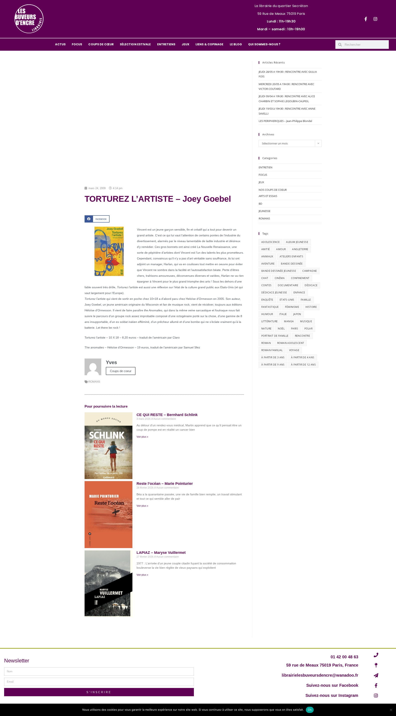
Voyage (294, 350)
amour (281, 249)
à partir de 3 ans (273, 357)
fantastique (270, 307)
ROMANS (94, 381)
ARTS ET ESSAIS (268, 196)
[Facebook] (365, 19)
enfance (299, 292)
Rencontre (302, 335)
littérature (269, 321)
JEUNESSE (264, 211)
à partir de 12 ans (303, 364)
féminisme (292, 307)
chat (264, 278)
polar (308, 328)
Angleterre (300, 249)
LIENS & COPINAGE (210, 44)
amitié (265, 249)
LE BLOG (236, 44)
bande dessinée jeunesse (278, 271)
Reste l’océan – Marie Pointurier (165, 484)
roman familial (272, 350)
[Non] (391, 710)
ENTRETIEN (265, 167)
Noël (281, 328)
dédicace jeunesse (274, 292)
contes (266, 285)
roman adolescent (290, 343)
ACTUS (60, 44)
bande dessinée (292, 263)
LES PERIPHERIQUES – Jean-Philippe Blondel (285, 121)
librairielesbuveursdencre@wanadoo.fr (320, 675)
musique (306, 321)
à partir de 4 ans (302, 357)
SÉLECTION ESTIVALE (135, 44)
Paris (294, 328)
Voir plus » (142, 436)
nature (266, 328)
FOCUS (77, 44)
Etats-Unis (287, 299)
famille (306, 299)
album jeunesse (297, 242)
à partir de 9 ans (273, 364)
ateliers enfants (291, 256)
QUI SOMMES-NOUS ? (264, 44)
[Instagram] (375, 19)
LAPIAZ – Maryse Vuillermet (161, 553)
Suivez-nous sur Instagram (331, 695)
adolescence (270, 242)
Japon (297, 314)
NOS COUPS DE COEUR (273, 190)
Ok (310, 709)
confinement (300, 278)
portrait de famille (275, 335)
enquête (267, 299)
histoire (311, 307)
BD (260, 203)
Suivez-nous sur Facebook (332, 685)
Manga (289, 321)
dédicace (311, 285)
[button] (97, 219)
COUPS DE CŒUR (100, 44)
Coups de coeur (120, 371)
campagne (309, 271)
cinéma (280, 278)
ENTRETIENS (166, 44)
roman (266, 343)
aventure (268, 263)
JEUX (185, 44)
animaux (267, 256)
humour (267, 314)
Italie (283, 314)
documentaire (288, 285)
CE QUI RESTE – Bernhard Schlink (167, 415)
